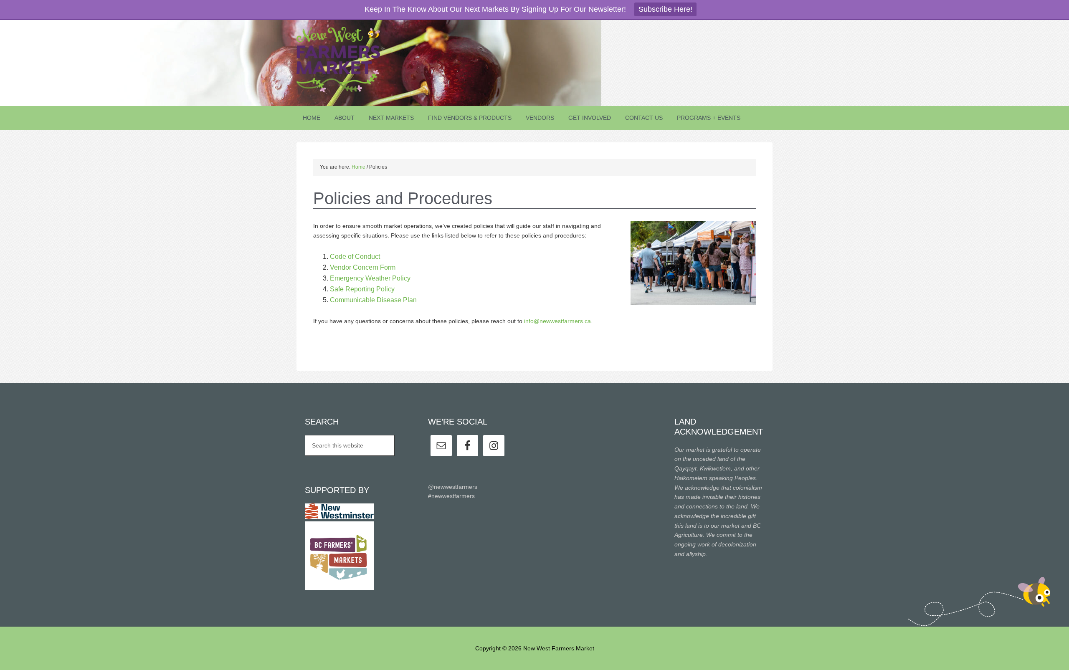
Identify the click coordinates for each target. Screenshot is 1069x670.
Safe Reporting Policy (362, 289)
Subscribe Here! (665, 9)
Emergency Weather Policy (370, 278)
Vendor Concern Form (362, 267)
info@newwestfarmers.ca (557, 321)
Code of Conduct (355, 256)
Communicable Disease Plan (373, 299)
